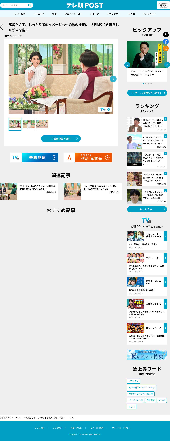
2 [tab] (145, 83)
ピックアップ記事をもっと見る (146, 92)
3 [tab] (148, 83)
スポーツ (94, 13)
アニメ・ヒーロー (73, 13)
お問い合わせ (76, 427)
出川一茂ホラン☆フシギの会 (142, 387)
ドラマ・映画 (18, 13)
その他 (131, 13)
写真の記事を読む (61, 138)
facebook (166, 41)
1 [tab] (143, 83)
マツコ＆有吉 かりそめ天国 (141, 393)
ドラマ (132, 406)
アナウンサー (113, 13)
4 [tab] (151, 83)
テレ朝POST (85, 5)
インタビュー (149, 13)
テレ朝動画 (57, 427)
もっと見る (146, 209)
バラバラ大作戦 (136, 400)
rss (166, 48)
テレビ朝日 (39, 427)
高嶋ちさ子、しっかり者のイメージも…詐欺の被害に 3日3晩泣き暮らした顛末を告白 (47, 418)
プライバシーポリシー (121, 427)
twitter (166, 34)
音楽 (54, 13)
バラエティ (38, 13)
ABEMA (162, 400)
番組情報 (151, 400)
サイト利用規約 (96, 427)
